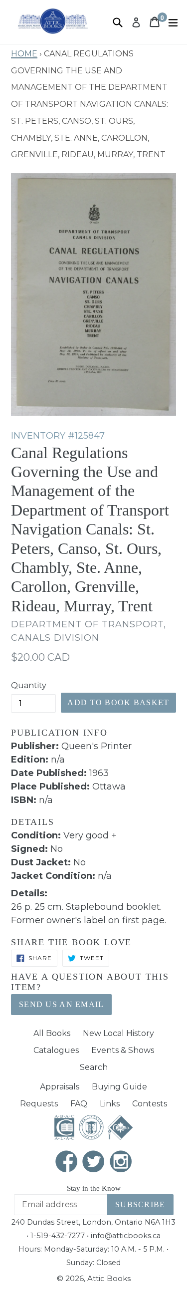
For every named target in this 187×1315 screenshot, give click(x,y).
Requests (39, 1103)
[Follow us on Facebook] (66, 1162)
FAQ (78, 1103)
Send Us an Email (61, 1004)
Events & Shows (122, 1050)
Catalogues (56, 1050)
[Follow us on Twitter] (93, 1162)
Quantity (28, 685)
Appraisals (59, 1086)
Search (94, 1067)
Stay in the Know (94, 1188)
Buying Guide (119, 1086)
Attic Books (109, 1278)
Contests (149, 1103)
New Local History (118, 1033)
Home (24, 52)
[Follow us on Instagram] (120, 1162)
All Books (51, 1033)
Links (110, 1103)
